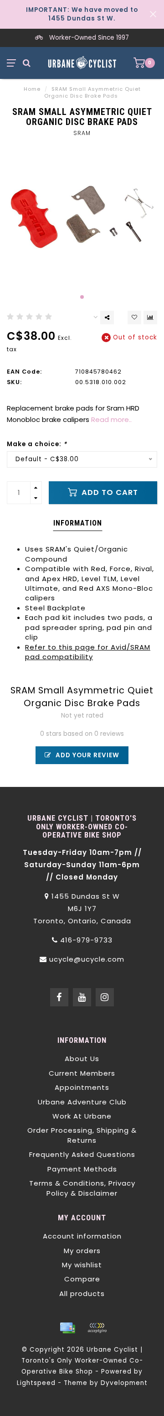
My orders (82, 1250)
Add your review (86, 755)
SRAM (82, 133)
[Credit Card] (67, 1328)
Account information (82, 1236)
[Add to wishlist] (134, 317)
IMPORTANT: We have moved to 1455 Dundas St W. (82, 14)
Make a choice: (37, 444)
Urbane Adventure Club (82, 1102)
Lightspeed (36, 1383)
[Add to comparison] (150, 317)
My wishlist (82, 1265)
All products (82, 1293)
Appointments (82, 1087)
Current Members (82, 1073)
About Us (82, 1058)
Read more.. (111, 419)
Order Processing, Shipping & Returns (82, 1135)
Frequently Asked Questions (82, 1154)
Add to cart (108, 492)
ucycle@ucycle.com (86, 959)
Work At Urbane (82, 1116)
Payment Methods (82, 1169)
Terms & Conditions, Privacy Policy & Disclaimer (82, 1187)
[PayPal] (97, 1328)
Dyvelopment (124, 1383)
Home (32, 89)
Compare (82, 1279)
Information (77, 523)
